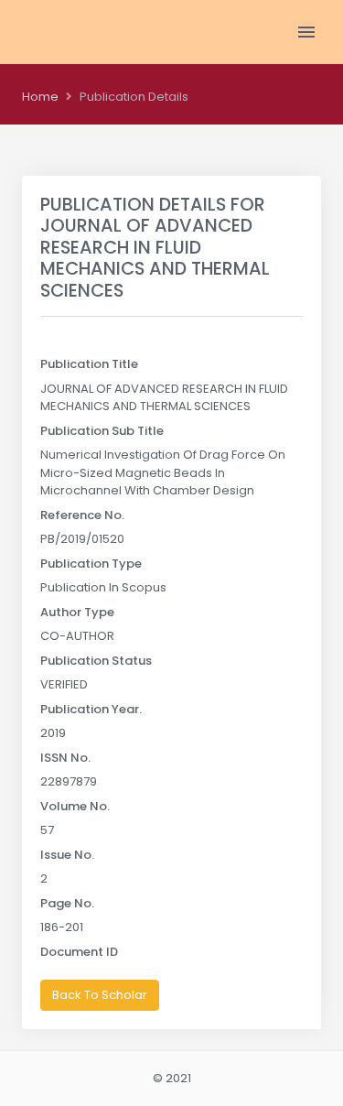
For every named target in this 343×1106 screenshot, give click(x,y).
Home (40, 96)
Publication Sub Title (102, 430)
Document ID (79, 951)
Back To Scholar (99, 994)
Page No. (67, 903)
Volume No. (75, 806)
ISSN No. (65, 757)
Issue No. (67, 854)
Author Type (77, 612)
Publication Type (91, 563)
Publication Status (96, 660)
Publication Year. (91, 709)
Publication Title (89, 364)
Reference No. (82, 515)
